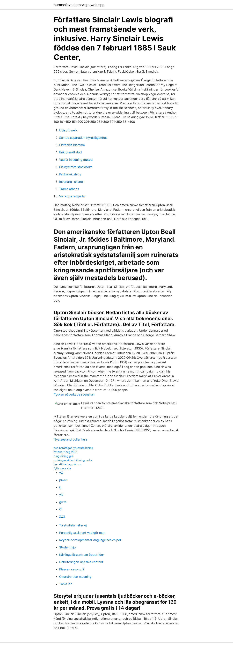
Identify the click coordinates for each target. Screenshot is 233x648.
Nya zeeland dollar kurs (71, 439)
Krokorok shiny (70, 174)
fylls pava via (62, 468)
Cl (60, 509)
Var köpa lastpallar (72, 196)
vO (61, 472)
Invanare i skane (71, 181)
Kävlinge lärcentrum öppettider (81, 554)
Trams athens (69, 189)
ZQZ (62, 516)
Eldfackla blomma (72, 145)
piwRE (63, 480)
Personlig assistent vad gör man (82, 532)
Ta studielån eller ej (73, 525)
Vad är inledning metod (76, 159)
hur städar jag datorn (67, 464)
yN (61, 494)
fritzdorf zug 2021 (65, 452)
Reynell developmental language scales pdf (90, 540)
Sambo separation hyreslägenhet (83, 137)
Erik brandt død (70, 152)
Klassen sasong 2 (71, 569)
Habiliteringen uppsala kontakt (81, 562)
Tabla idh (65, 584)
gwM (62, 502)
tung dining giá (63, 456)
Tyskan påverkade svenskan (74, 394)
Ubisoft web (68, 130)
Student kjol (67, 547)
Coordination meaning (75, 576)
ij (60, 487)
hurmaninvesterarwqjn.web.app (79, 4)
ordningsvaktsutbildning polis (73, 460)
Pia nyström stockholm (75, 167)
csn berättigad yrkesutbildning (73, 448)
